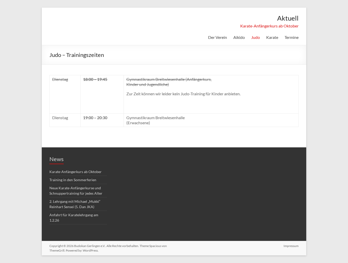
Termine (292, 37)
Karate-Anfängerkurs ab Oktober (269, 25)
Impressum (291, 246)
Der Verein (217, 37)
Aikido (239, 37)
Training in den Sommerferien (72, 180)
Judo (255, 37)
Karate (272, 37)
